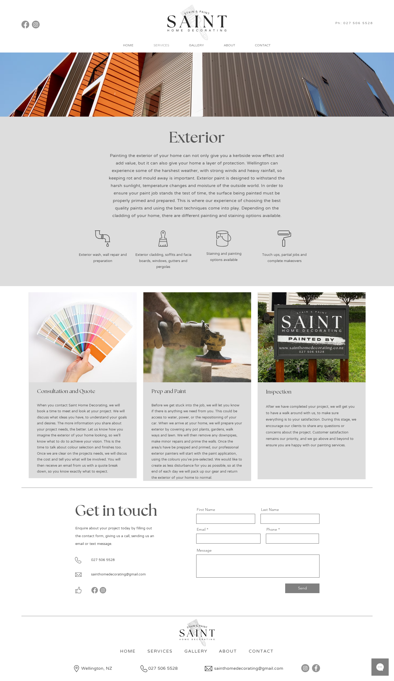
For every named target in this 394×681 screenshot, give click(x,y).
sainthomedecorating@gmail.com (118, 574)
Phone (271, 529)
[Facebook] (25, 24)
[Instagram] (36, 24)
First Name (206, 509)
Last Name (270, 509)
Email (201, 529)
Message (204, 550)
